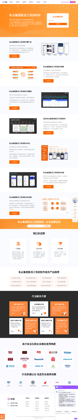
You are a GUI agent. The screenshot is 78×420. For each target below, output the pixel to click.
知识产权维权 (47, 406)
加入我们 (37, 410)
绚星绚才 (11, 2)
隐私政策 (46, 403)
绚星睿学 (18, 2)
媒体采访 (37, 408)
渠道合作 (37, 406)
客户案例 (38, 2)
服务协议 (46, 401)
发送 (75, 418)
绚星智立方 (31, 2)
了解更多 (13, 313)
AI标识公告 (47, 410)
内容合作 (37, 401)
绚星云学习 (28, 401)
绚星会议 (27, 406)
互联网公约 (47, 408)
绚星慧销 (24, 2)
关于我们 (45, 2)
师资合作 (37, 403)
